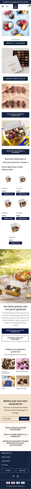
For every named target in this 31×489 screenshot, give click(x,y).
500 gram (5, 213)
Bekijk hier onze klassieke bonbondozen (15, 331)
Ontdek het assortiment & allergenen (15, 151)
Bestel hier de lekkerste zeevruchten (15, 114)
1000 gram (12, 237)
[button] (2, 6)
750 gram (19, 213)
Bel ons (8, 470)
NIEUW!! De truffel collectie (15, 78)
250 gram (5, 188)
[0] (28, 6)
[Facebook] (13, 476)
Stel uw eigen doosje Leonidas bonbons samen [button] (12, 168)
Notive (23, 486)
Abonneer (24, 418)
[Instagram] (18, 476)
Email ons (22, 470)
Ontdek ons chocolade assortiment (15, 338)
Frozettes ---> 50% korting (15, 43)
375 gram (19, 188)
